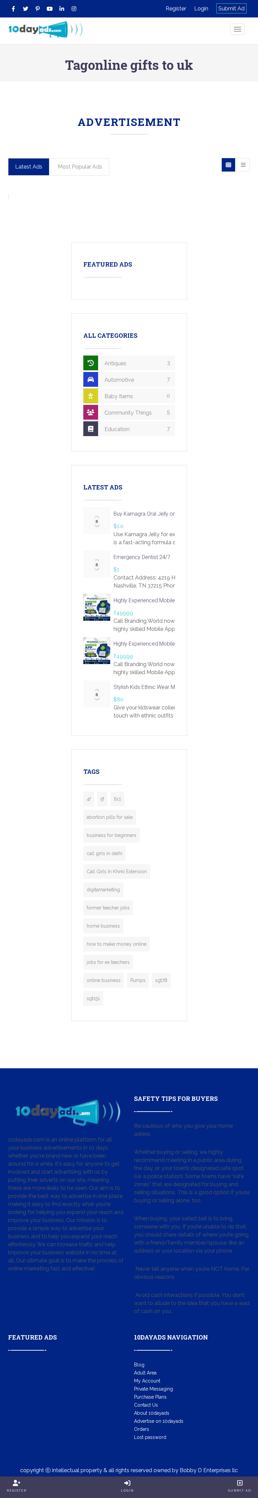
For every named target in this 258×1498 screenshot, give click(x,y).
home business (103, 926)
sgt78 (161, 980)
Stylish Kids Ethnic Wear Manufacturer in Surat (167, 687)
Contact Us (146, 1405)
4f (89, 799)
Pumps (137, 980)
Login (201, 8)
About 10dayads (151, 1413)
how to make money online (116, 944)
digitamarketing (103, 889)
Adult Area (145, 1372)
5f (102, 799)
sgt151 (93, 998)
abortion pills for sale (110, 817)
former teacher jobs (108, 907)
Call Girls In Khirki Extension (117, 871)
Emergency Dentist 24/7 (142, 557)
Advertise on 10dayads (158, 1421)
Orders (141, 1429)
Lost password (150, 1437)
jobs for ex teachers (108, 962)
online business (104, 980)
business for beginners (111, 835)
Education (136, 428)
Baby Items (136, 396)
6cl (117, 799)
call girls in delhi (104, 853)
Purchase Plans (150, 1397)
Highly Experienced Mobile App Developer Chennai (172, 600)
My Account (147, 1381)
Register (176, 8)
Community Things (136, 412)
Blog (139, 1364)
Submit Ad (231, 8)
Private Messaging (153, 1389)
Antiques (136, 363)
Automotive (136, 379)
